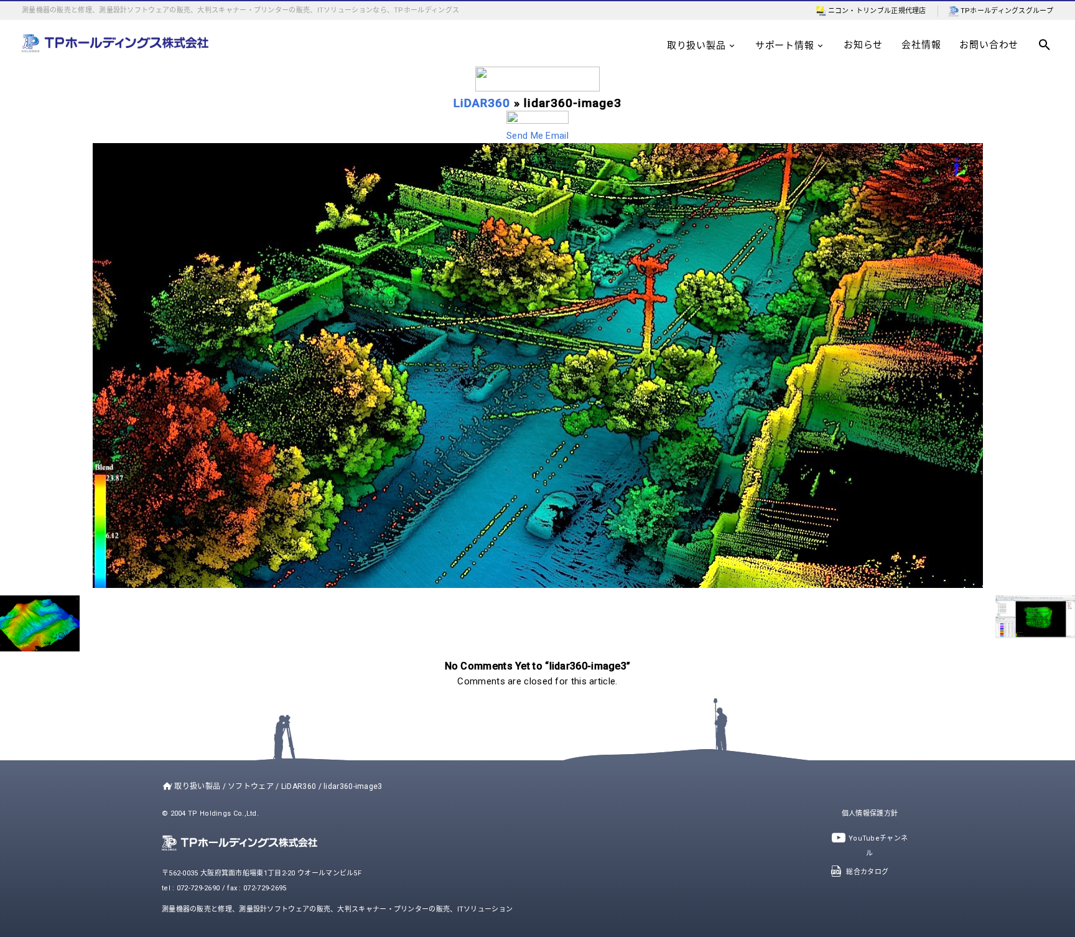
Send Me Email (537, 135)
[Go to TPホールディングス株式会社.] (164, 786)
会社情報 (921, 44)
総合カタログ (867, 872)
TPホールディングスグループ (1007, 11)
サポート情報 (784, 45)
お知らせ (863, 44)
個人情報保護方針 (870, 813)
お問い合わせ (988, 44)
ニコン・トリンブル (859, 11)
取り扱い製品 (696, 45)
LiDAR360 (482, 103)
